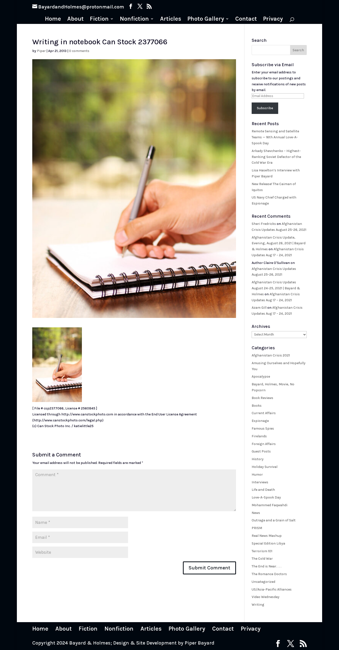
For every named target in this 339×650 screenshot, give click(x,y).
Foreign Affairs (264, 444)
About (75, 19)
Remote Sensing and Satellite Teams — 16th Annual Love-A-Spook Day (275, 137)
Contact (246, 19)
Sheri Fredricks (264, 224)
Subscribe (265, 108)
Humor (257, 474)
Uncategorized (263, 582)
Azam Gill (259, 307)
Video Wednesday (265, 597)
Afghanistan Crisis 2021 (271, 355)
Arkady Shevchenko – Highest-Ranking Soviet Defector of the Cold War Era (276, 157)
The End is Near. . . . (266, 566)
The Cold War (262, 558)
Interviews (260, 482)
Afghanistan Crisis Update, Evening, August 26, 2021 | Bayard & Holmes (278, 243)
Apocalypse (261, 376)
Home (53, 19)
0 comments (79, 51)
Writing (258, 604)
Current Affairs (264, 413)
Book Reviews (262, 398)
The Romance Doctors (269, 574)
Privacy (273, 19)
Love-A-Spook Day (266, 497)
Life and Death (263, 490)
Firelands (259, 436)
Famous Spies (263, 428)
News (256, 513)
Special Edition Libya (268, 543)
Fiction (99, 19)
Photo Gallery (205, 19)
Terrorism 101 (262, 551)
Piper (41, 51)
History (258, 459)
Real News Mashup (267, 536)
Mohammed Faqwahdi (269, 505)
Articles (170, 19)
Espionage (260, 421)
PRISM (257, 528)
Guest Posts (261, 451)
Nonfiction (134, 19)
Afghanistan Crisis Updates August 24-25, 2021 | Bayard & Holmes (276, 288)
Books (257, 405)
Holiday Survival (264, 467)
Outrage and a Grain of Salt (274, 520)
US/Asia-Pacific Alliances (272, 589)
